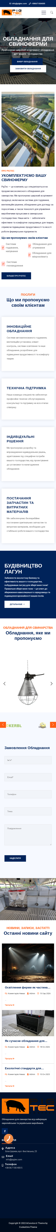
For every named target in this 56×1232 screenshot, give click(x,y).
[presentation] (4, 683)
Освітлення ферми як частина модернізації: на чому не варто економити (27, 987)
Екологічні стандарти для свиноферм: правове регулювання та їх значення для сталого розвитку (27, 1068)
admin (32, 993)
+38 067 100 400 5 (13, 1168)
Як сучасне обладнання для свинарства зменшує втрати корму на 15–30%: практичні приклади (25, 1041)
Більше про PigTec (16, 276)
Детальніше (16, 604)
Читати (9, 1005)
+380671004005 (38, 4)
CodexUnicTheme (28, 1227)
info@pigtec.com (19, 4)
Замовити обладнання (28, 69)
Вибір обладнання (27, 61)
